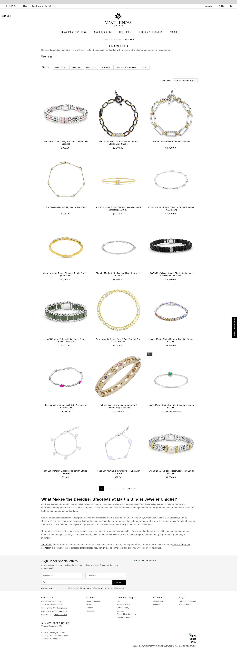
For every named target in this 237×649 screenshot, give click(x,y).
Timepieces (125, 32)
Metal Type (91, 67)
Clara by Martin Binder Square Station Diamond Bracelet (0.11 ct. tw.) (118, 208)
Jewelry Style (59, 67)
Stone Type (75, 67)
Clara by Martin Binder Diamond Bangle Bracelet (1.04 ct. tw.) (118, 274)
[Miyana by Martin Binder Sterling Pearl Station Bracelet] (65, 443)
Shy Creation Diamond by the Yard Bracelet (66, 207)
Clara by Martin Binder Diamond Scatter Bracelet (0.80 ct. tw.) (171, 208)
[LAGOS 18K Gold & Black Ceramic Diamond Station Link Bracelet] (118, 114)
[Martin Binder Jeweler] (118, 19)
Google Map (62, 608)
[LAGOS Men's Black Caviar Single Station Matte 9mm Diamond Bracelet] (171, 245)
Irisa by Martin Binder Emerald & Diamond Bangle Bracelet (171, 406)
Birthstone (105, 67)
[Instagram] (73, 588)
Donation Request (124, 617)
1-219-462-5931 (61, 611)
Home (106, 39)
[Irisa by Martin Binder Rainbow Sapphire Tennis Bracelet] (171, 311)
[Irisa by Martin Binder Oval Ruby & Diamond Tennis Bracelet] (65, 377)
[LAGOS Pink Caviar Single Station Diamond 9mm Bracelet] (65, 114)
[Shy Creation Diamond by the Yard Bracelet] (65, 179)
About (173, 32)
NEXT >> (132, 488)
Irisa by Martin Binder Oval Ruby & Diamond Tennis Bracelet (65, 406)
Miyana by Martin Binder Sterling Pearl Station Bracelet (65, 472)
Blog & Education (93, 601)
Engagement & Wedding (73, 32)
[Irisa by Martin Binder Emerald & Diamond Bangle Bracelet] (171, 377)
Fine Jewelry (117, 39)
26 (123, 488)
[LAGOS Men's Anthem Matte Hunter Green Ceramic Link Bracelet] (65, 311)
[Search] (198, 6)
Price (144, 67)
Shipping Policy (123, 604)
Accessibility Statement (126, 614)
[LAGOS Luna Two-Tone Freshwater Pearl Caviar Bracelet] (171, 443)
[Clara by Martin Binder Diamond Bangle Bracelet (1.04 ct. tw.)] (118, 245)
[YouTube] (119, 588)
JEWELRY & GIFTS (102, 32)
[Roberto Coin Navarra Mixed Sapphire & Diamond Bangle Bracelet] (118, 377)
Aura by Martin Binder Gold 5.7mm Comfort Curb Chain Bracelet (118, 340)
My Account (158, 601)
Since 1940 (46, 545)
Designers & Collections (126, 67)
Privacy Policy (185, 604)
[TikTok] (109, 588)
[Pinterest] (98, 588)
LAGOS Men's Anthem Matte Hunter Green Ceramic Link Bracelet (66, 340)
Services (120, 611)
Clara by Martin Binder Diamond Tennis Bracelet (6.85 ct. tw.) (65, 274)
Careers (89, 608)
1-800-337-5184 (60, 615)
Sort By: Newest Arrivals (184, 81)
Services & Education (151, 32)
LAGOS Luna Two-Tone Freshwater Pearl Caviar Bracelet (171, 472)
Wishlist (156, 604)
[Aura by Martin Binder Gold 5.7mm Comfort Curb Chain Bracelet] (118, 311)
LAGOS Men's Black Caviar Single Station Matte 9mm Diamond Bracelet (171, 274)
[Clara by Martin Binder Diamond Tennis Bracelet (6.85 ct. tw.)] (65, 245)
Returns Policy (123, 608)
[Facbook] (86, 588)
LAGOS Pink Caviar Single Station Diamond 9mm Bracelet (66, 142)
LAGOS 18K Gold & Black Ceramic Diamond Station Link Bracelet (118, 142)
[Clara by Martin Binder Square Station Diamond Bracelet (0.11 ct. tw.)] (118, 179)
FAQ (119, 601)
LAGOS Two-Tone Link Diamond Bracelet (171, 141)
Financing (90, 611)
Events (89, 604)
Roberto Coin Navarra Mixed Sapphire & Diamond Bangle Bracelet (118, 406)
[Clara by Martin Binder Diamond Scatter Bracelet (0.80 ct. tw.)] (171, 179)
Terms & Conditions (187, 601)
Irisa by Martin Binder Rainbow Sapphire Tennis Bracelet (171, 340)
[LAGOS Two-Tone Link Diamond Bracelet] (171, 114)
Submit (119, 582)
